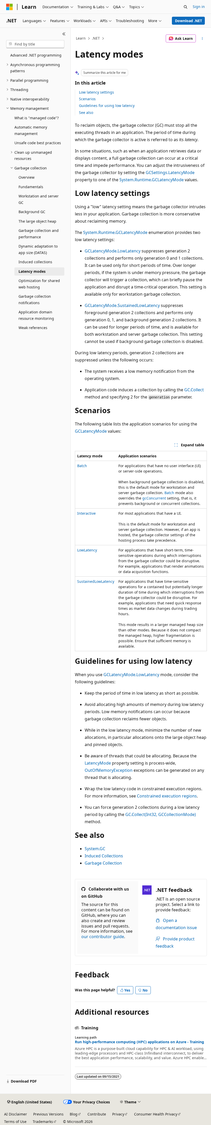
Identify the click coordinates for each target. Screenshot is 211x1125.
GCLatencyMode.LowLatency (112, 251)
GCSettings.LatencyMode (170, 172)
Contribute (96, 1114)
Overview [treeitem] (26, 177)
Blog (73, 1114)
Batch (82, 465)
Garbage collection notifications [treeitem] (35, 299)
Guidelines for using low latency (107, 105)
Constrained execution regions (167, 796)
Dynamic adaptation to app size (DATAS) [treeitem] (38, 249)
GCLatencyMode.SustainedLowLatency (122, 305)
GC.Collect (194, 390)
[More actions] (202, 38)
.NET (96, 38)
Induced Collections (104, 856)
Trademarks (43, 1121)
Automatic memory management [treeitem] (30, 130)
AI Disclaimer (15, 1114)
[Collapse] (63, 34)
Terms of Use (15, 1121)
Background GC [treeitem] (32, 211)
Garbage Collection (103, 863)
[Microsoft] (9, 7)
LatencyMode (98, 763)
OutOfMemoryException (109, 770)
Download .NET (188, 20)
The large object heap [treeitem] (37, 221)
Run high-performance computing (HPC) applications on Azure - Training (139, 1042)
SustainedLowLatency (95, 581)
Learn (81, 38)
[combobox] (35, 44)
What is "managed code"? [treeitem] (36, 117)
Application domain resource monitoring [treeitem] (36, 315)
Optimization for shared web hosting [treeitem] (39, 283)
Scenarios (87, 98)
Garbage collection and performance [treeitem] (39, 233)
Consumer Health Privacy (155, 1114)
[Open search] (185, 7)
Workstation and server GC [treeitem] (39, 199)
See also (86, 112)
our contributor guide (102, 936)
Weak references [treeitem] (33, 327)
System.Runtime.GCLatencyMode (151, 180)
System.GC (95, 848)
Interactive (86, 513)
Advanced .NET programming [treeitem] (35, 55)
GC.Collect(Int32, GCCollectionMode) (160, 814)
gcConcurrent (154, 498)
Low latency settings (96, 92)
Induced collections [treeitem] (35, 261)
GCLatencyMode (91, 431)
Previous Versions (48, 1114)
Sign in (199, 6)
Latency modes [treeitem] (32, 271)
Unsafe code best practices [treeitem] (37, 142)
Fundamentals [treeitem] (31, 186)
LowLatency (87, 550)
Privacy (118, 1114)
